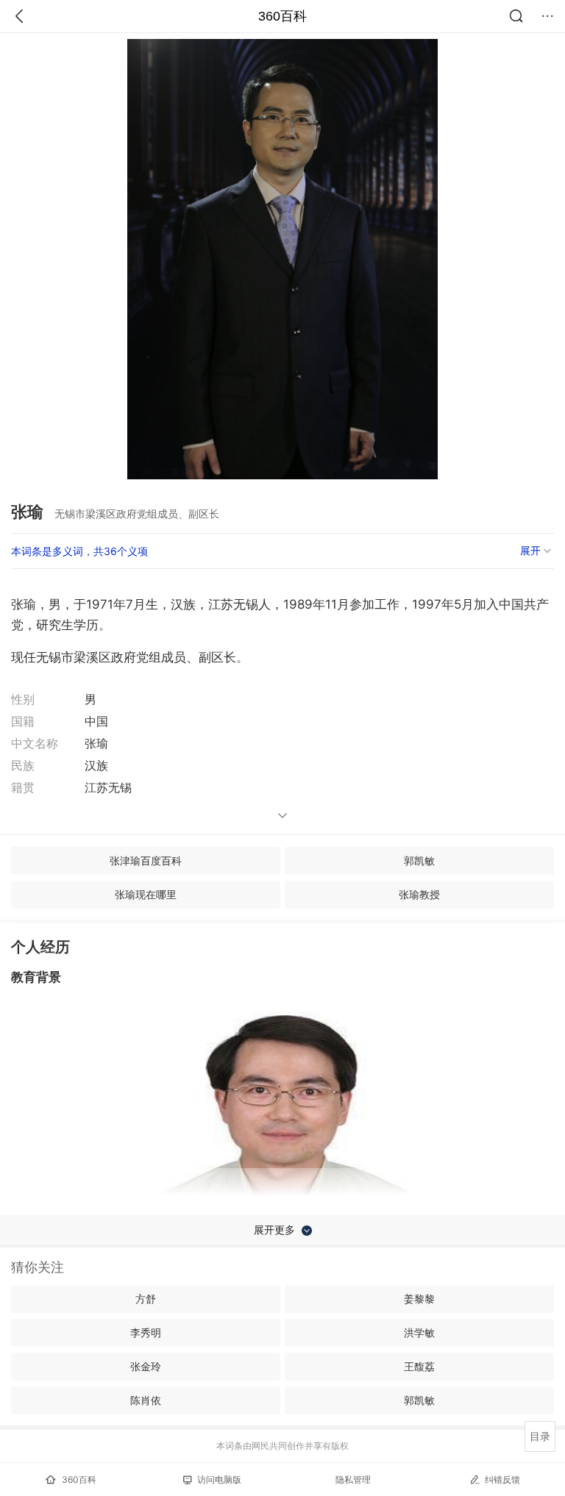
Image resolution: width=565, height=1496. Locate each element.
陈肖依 (145, 1400)
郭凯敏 (419, 860)
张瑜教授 (419, 894)
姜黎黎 (419, 1298)
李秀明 (145, 1332)
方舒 (145, 1298)
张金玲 (145, 1366)
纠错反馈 (502, 1479)
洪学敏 (419, 1332)
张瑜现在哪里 (146, 894)
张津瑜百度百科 (146, 860)
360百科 (282, 16)
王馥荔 (419, 1366)
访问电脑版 (219, 1479)
